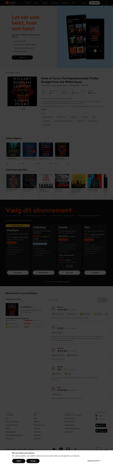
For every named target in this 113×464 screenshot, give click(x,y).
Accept (33, 461)
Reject (19, 461)
